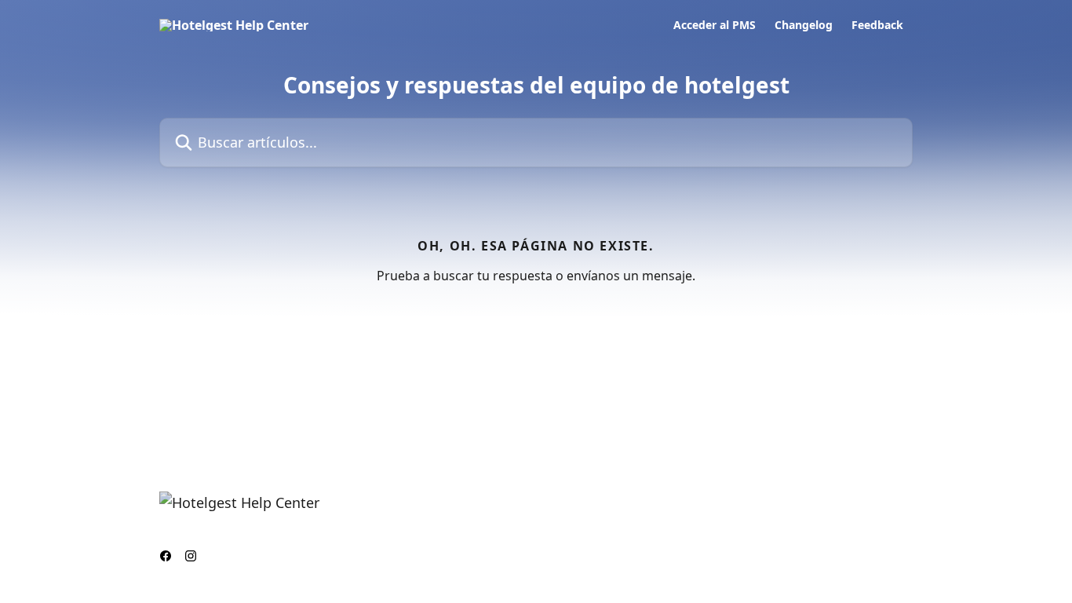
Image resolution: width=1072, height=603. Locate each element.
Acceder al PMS (714, 25)
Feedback (877, 25)
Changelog (804, 25)
